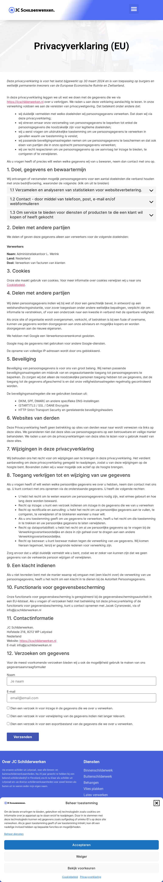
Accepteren (81, 845)
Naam (11, 674)
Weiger (81, 856)
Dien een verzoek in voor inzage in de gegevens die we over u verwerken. (61, 708)
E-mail (11, 691)
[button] (157, 803)
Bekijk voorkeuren (81, 868)
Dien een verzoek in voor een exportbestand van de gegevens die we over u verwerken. (71, 723)
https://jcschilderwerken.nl (25, 101)
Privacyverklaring (90, 876)
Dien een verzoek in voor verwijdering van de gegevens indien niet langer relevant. (67, 716)
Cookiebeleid (70, 876)
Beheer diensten (14, 833)
